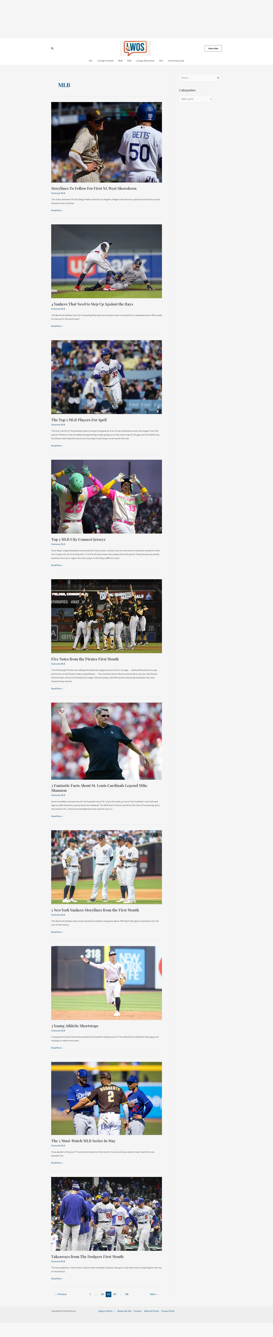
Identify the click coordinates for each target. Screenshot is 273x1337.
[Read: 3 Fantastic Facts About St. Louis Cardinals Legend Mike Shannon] (106, 740)
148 (126, 1294)
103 (114, 1294)
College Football (105, 60)
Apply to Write (105, 1311)
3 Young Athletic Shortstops (74, 1025)
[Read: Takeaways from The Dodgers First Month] (106, 1213)
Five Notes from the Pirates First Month (85, 658)
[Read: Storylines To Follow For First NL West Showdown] (106, 142)
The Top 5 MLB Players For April (79, 419)
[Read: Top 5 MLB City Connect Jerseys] (106, 496)
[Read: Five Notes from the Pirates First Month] (106, 616)
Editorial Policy (151, 1311)
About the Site (124, 1311)
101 (102, 1294)
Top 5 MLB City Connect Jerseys (78, 539)
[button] (52, 48)
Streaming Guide (176, 60)
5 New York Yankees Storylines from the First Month (95, 909)
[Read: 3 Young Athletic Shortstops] (106, 982)
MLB (120, 60)
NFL (91, 60)
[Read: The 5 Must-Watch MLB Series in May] (106, 1098)
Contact (138, 1311)
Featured (55, 193)
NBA (129, 60)
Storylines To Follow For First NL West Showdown (93, 188)
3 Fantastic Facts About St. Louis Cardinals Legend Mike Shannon (99, 788)
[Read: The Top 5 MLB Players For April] (106, 376)
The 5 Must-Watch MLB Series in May (83, 1140)
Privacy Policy (168, 1311)
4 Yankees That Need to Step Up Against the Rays (92, 303)
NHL (161, 60)
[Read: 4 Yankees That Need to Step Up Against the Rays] (106, 261)
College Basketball (145, 60)
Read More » (57, 210)
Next (154, 1294)
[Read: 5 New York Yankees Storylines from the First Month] (106, 866)
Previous (61, 1294)
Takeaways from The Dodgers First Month (87, 1256)
